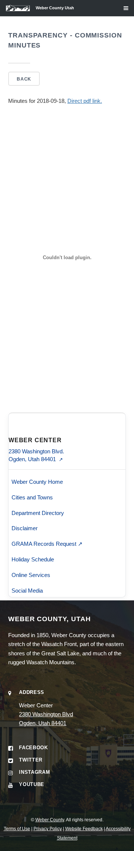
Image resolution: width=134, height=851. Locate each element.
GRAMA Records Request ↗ (47, 544)
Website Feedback (84, 828)
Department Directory (38, 513)
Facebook (33, 747)
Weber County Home (37, 482)
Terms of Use (17, 828)
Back (24, 78)
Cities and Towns (32, 497)
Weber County (49, 819)
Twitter (30, 760)
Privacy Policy (48, 828)
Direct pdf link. (84, 101)
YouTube (31, 784)
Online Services (31, 575)
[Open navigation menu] (120, 11)
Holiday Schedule (33, 559)
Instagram (34, 772)
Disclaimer (25, 528)
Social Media (27, 590)
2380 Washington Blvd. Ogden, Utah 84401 (36, 455)
